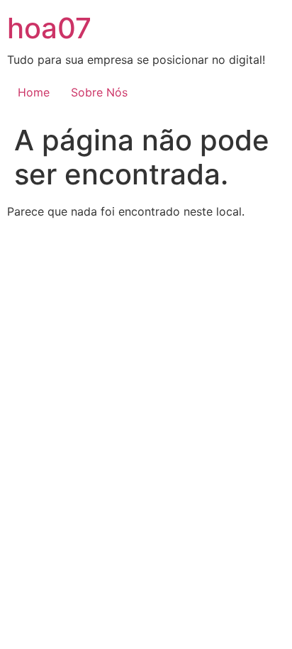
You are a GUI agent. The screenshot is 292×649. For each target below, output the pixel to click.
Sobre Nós (99, 92)
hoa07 (49, 28)
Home (34, 92)
